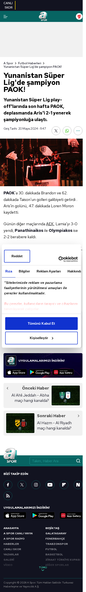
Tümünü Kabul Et (41, 323)
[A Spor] (43, 16)
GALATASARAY (55, 533)
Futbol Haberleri (29, 63)
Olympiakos (60, 230)
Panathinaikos (29, 230)
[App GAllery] (63, 372)
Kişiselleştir (39, 338)
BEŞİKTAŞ (52, 528)
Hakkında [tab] (74, 271)
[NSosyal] (78, 484)
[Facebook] (8, 484)
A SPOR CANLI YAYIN (18, 533)
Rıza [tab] (8, 271)
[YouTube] (50, 484)
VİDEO (8, 565)
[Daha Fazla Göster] (78, 130)
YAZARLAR (11, 554)
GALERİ (9, 560)
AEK (50, 223)
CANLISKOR (8, 5)
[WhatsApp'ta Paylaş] (67, 130)
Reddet (17, 256)
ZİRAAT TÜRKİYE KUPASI (62, 560)
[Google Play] (40, 372)
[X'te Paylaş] (56, 130)
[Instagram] (36, 484)
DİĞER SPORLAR (57, 565)
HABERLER (11, 544)
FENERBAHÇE (55, 538)
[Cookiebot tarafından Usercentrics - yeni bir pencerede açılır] (59, 259)
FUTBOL (51, 549)
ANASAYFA (11, 528)
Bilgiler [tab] (24, 271)
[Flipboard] (64, 484)
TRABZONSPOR (56, 544)
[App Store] (16, 372)
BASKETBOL (54, 554)
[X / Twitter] (22, 484)
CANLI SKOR (12, 549)
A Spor (8, 63)
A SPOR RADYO (14, 538)
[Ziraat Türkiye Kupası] (79, 16)
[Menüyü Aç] (5, 16)
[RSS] (8, 495)
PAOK (9, 192)
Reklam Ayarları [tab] (48, 271)
